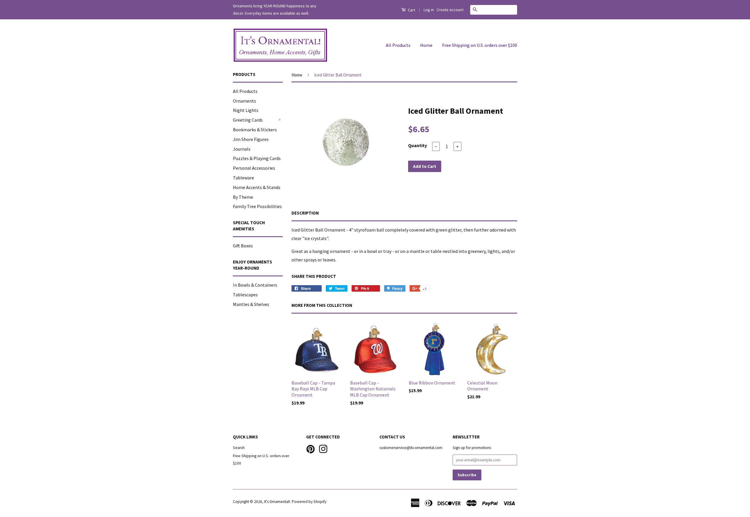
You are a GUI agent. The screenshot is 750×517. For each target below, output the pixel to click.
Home (426, 45)
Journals (241, 149)
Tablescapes (245, 294)
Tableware (243, 178)
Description (305, 213)
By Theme (243, 197)
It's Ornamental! (277, 501)
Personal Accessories (254, 168)
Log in (429, 9)
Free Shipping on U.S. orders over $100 (479, 45)
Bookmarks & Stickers (255, 129)
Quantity (417, 145)
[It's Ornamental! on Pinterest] (310, 448)
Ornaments (244, 101)
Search (239, 447)
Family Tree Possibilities (257, 206)
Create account (450, 9)
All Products (398, 45)
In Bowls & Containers (255, 285)
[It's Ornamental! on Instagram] (323, 448)
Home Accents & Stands (256, 187)
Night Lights (245, 110)
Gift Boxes (243, 246)
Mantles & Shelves (251, 304)
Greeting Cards (248, 120)
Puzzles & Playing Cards (257, 158)
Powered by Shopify (309, 501)
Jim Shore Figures (251, 139)
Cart (411, 10)
